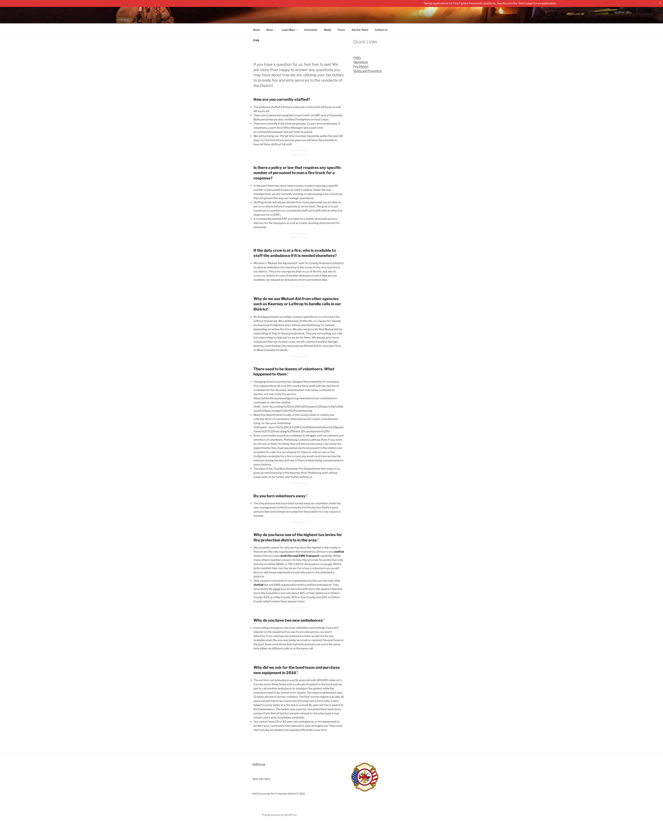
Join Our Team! (360, 29)
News (269, 29)
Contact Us (381, 29)
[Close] (660, 3)
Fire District (360, 66)
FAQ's (357, 57)
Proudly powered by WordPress (279, 814)
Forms (341, 29)
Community (311, 29)
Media (327, 29)
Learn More (288, 29)
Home (256, 29)
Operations (360, 62)
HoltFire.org (258, 764)
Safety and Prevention (367, 71)
